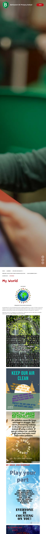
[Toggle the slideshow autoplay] (43, 263)
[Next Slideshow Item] (43, 257)
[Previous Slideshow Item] (43, 260)
